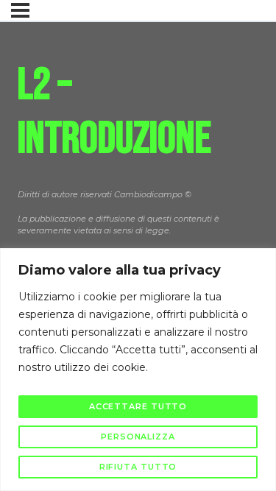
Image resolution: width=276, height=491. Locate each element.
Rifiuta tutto (138, 467)
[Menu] (20, 10)
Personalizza (138, 436)
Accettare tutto (138, 406)
